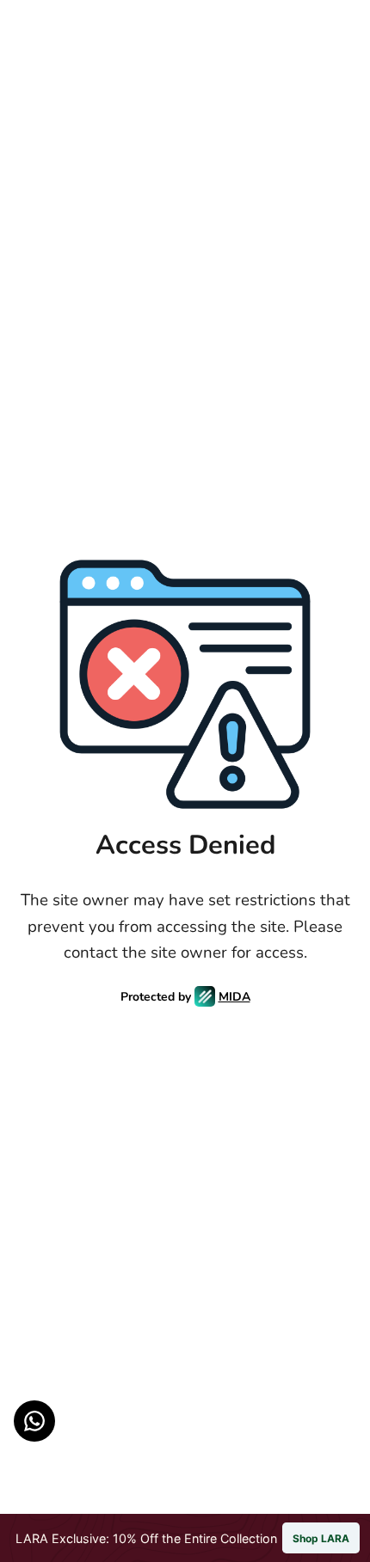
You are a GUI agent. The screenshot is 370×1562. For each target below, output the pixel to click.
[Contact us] (34, 1421)
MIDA (234, 997)
